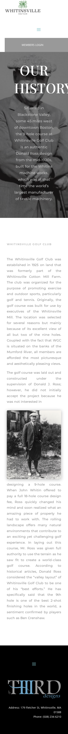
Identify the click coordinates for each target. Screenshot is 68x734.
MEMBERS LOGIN (32, 45)
